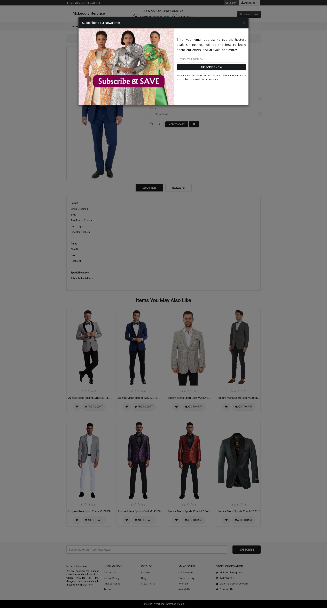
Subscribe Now (211, 67)
